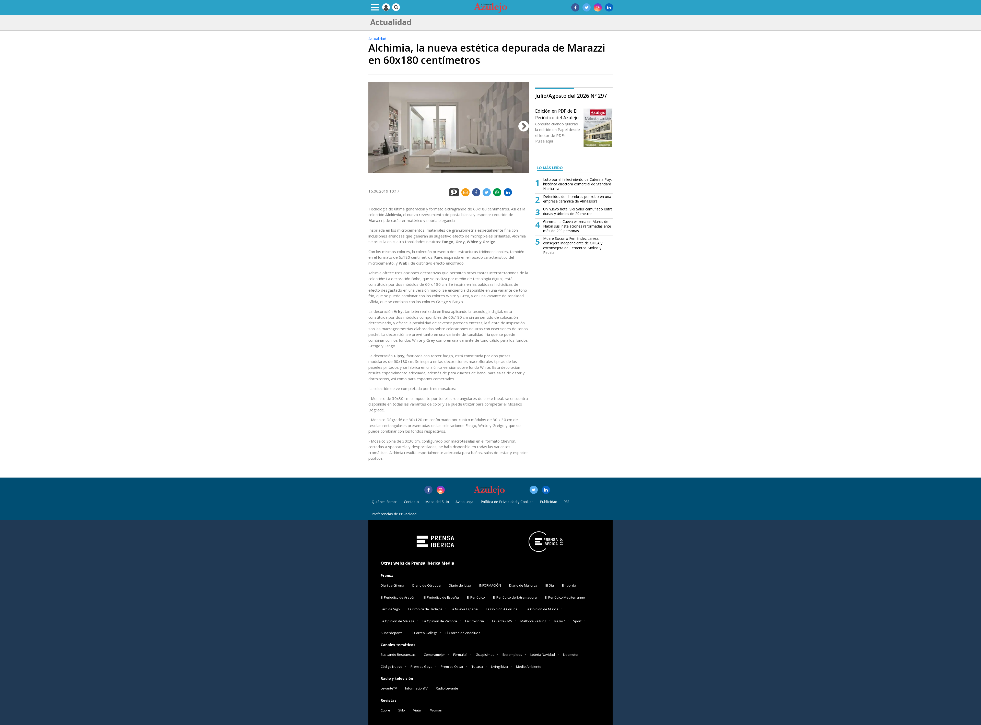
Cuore (385, 710)
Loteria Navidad (542, 654)
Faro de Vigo (390, 609)
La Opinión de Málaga (397, 621)
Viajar (417, 710)
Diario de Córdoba (426, 585)
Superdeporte (392, 633)
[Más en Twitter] (534, 490)
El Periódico (476, 597)
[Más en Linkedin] (546, 490)
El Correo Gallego (424, 633)
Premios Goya (422, 666)
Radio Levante (447, 688)
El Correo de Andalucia (463, 633)
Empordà (569, 585)
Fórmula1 (460, 654)
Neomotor (571, 654)
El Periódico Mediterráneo (565, 597)
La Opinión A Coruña (502, 609)
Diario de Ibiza (460, 585)
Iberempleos (512, 654)
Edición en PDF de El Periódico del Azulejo (557, 114)
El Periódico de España (441, 597)
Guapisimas (485, 654)
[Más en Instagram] (441, 490)
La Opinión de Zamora (440, 621)
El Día (549, 585)
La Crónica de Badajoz (425, 609)
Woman (436, 710)
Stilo (401, 710)
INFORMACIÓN (490, 585)
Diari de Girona (392, 585)
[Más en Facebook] (428, 490)
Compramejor (434, 654)
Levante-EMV (502, 621)
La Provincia (474, 621)
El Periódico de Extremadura (515, 597)
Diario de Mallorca (523, 585)
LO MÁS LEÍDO (550, 167)
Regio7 (559, 621)
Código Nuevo (391, 666)
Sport (577, 621)
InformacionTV (416, 688)
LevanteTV (389, 688)
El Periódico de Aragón (398, 597)
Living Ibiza (499, 666)
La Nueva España (464, 609)
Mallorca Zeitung (533, 621)
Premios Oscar (452, 666)
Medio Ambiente (528, 666)
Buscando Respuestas (398, 654)
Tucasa (477, 666)
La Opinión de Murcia (542, 609)
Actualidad (377, 38)
